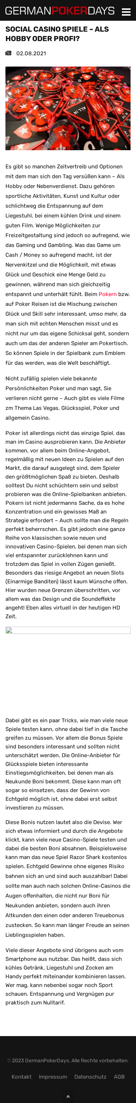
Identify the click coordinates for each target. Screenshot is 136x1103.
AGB (119, 1077)
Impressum (53, 1077)
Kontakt (22, 1077)
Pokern (108, 294)
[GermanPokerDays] (59, 10)
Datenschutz (90, 1077)
